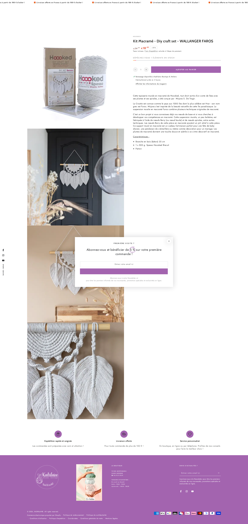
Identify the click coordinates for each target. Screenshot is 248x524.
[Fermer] (169, 241)
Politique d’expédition (57, 518)
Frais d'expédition (151, 51)
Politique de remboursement (73, 515)
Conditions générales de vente (91, 518)
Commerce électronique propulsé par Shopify (44, 515)
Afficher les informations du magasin (151, 84)
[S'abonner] (219, 473)
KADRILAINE (38, 511)
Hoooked (137, 36)
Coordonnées (73, 518)
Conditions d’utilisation (38, 518)
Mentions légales (111, 518)
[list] (124, 440)
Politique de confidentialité (96, 515)
